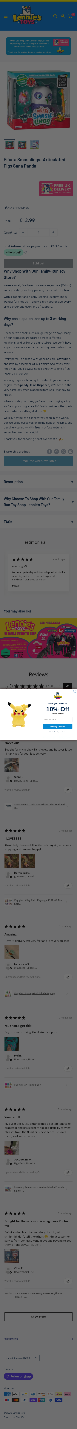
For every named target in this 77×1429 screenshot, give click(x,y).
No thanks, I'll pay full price (58, 732)
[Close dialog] (74, 691)
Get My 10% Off (57, 726)
